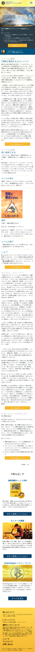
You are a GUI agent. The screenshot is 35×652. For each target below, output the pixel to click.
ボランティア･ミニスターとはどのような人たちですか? (17, 614)
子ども (18, 628)
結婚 (9, 634)
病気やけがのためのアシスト (22, 627)
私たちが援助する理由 (9, 616)
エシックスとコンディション (20, 631)
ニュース (6, 639)
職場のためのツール (22, 636)
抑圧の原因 (13, 628)
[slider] (15, 24)
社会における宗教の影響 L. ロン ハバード (14, 622)
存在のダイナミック (20, 630)
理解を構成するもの (8, 630)
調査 (6, 634)
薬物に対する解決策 (8, 627)
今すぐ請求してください (17, 514)
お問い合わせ (8, 644)
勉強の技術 (13, 636)
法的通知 (20, 650)
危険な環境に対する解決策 (19, 634)
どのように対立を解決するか (16, 633)
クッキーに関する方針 (8, 650)
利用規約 (16, 650)
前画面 (23, 464)
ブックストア (8, 641)
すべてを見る (17, 598)
